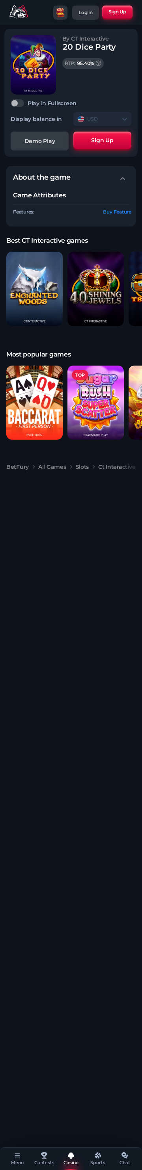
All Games (52, 466)
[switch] (71, 103)
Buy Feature (117, 212)
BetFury (17, 466)
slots (82, 466)
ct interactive (116, 466)
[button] (34, 289)
